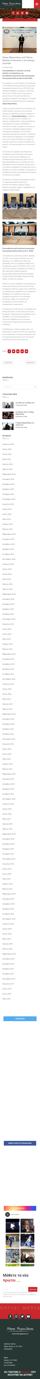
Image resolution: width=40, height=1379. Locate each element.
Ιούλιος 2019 (7, 869)
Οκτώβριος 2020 (8, 794)
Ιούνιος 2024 (7, 574)
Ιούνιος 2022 (7, 694)
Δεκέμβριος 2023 (8, 604)
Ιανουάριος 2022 (8, 719)
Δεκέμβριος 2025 (8, 484)
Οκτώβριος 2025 (8, 494)
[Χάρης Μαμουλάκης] (11, 4)
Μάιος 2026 (6, 459)
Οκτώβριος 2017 (8, 974)
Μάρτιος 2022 (7, 709)
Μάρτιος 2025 (7, 529)
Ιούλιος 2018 (7, 929)
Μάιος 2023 (6, 639)
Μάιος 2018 (6, 939)
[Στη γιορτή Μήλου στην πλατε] (13, 1256)
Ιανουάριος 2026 (8, 479)
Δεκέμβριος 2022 (8, 664)
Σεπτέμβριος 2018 (8, 919)
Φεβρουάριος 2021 (9, 774)
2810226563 (8, 1349)
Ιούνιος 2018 (7, 934)
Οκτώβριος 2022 (8, 674)
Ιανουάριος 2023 (8, 659)
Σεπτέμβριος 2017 (8, 979)
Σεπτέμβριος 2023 (8, 619)
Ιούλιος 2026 (7, 449)
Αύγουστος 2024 (8, 564)
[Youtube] (27, 13)
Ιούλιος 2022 (7, 689)
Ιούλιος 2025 (7, 509)
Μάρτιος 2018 (7, 949)
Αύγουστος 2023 (8, 624)
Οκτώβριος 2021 (8, 734)
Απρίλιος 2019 (7, 884)
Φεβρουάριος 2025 (9, 534)
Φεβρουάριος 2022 (9, 714)
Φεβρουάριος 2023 (9, 654)
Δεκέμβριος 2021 (8, 724)
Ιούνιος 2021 (7, 754)
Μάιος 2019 (6, 879)
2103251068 (8, 1363)
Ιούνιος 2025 (7, 514)
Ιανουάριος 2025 (8, 539)
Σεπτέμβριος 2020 (8, 799)
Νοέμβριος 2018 (8, 909)
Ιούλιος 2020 (7, 809)
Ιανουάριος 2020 (8, 839)
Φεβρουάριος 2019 (9, 894)
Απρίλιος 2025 (7, 524)
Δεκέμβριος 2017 (8, 964)
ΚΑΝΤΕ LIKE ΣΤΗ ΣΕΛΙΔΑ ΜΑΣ (20, 1143)
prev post (8, 362)
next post (30, 362)
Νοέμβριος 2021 (8, 729)
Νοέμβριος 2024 (8, 549)
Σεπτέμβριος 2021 (8, 739)
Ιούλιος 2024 (7, 569)
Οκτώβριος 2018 (8, 914)
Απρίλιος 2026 (7, 464)
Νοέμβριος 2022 (8, 669)
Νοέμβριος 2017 (8, 969)
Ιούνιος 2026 (7, 454)
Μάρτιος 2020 (7, 829)
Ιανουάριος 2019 (8, 899)
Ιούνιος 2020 (7, 814)
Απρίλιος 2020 (7, 824)
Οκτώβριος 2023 (8, 614)
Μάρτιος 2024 (7, 589)
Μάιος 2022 (6, 699)
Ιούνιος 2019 (7, 874)
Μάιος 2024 (6, 579)
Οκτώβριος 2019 (8, 854)
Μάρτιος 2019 (7, 889)
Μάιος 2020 (6, 819)
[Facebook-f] (13, 13)
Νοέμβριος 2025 (8, 489)
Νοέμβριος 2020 (8, 789)
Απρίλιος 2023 (7, 644)
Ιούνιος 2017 (7, 994)
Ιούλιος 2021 (7, 749)
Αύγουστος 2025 (8, 504)
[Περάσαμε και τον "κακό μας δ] (27, 1241)
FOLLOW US (20, 1019)
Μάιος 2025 (6, 519)
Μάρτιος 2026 (7, 469)
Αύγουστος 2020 (8, 804)
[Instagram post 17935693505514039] (13, 1226)
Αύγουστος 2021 (8, 744)
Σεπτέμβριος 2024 (8, 559)
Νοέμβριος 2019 (8, 849)
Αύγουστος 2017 (8, 984)
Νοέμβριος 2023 (8, 609)
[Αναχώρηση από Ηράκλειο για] (13, 1241)
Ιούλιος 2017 (7, 989)
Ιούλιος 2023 (7, 629)
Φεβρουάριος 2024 (9, 594)
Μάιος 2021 (6, 759)
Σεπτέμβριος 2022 (8, 679)
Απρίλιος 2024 (7, 584)
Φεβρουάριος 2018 (9, 954)
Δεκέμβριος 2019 (8, 844)
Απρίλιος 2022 (7, 704)
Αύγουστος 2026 (8, 444)
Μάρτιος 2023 (7, 649)
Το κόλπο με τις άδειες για (25, 403)
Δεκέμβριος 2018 (8, 904)
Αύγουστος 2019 (8, 864)
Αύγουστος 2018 (8, 924)
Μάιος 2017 (6, 999)
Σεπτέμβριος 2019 (8, 859)
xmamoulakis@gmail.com (20, 1334)
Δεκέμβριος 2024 (8, 544)
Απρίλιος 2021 (7, 764)
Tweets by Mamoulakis (11, 1024)
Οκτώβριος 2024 (8, 554)
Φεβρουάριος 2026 (9, 474)
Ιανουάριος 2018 (8, 959)
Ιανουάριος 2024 (8, 599)
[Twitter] (22, 13)
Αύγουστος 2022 (8, 684)
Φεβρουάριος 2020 (9, 834)
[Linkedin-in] (18, 13)
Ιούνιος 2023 (7, 634)
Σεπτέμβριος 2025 (8, 499)
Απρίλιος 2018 (7, 944)
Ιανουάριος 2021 (8, 779)
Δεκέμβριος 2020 (8, 784)
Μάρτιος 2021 (7, 769)
